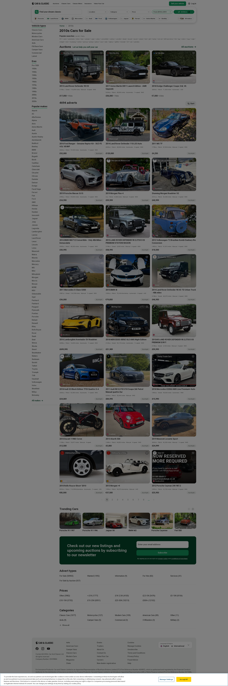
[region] (114, 679)
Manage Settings (166, 679)
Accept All (184, 679)
